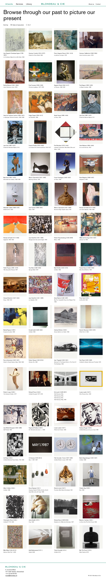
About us (91, 4)
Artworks (9, 4)
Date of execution (18, 25)
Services (19, 4)
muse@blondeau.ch (11, 575)
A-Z (29, 25)
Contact (98, 4)
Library (29, 4)
